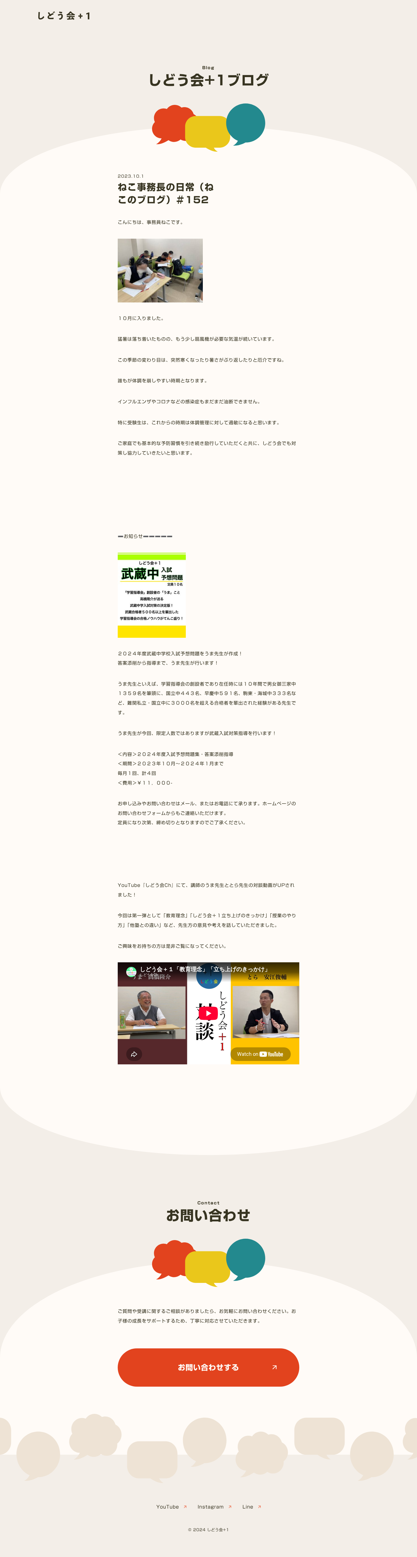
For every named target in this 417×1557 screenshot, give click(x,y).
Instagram (211, 1507)
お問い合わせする (208, 1367)
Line (248, 1507)
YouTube (167, 1507)
